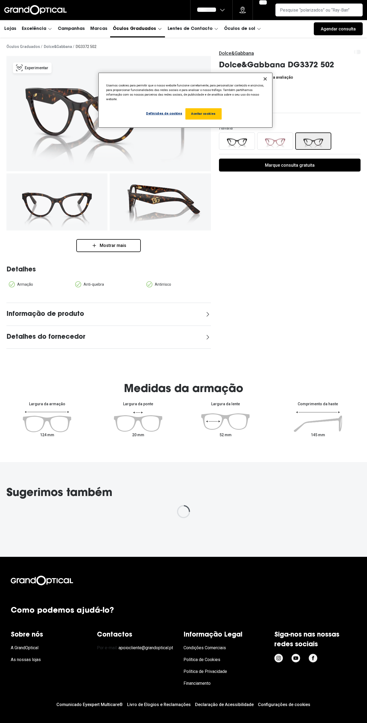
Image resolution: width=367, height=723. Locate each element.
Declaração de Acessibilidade (224, 704)
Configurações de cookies (284, 704)
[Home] (35, 10)
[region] (185, 100)
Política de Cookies (202, 659)
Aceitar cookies (203, 114)
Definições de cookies (164, 113)
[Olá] (211, 10)
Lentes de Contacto (190, 29)
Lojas (10, 29)
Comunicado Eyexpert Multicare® (89, 704)
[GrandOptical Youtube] (296, 658)
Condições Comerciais (205, 647)
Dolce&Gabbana (58, 46)
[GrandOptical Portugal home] (51, 580)
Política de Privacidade (205, 671)
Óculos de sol (239, 29)
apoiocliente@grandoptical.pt (145, 647)
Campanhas (71, 29)
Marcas (98, 29)
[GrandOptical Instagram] (278, 658)
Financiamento (197, 683)
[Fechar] (265, 79)
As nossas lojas (26, 659)
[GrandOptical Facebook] (313, 658)
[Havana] (313, 141)
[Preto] (237, 141)
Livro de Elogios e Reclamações (159, 704)
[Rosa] (275, 141)
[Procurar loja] (242, 10)
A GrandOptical (24, 647)
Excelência (34, 29)
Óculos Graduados (134, 29)
